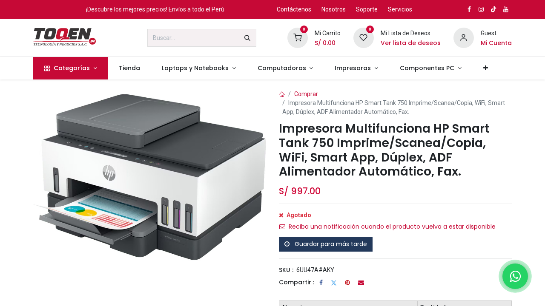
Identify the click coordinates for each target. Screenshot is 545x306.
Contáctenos (294, 9)
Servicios (400, 9)
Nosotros (333, 9)
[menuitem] (70, 68)
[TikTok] (493, 9)
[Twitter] (334, 283)
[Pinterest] (347, 283)
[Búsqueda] (247, 37)
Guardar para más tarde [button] (330, 244)
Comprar (306, 94)
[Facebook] (321, 283)
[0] (297, 37)
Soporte (367, 9)
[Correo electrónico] (361, 283)
